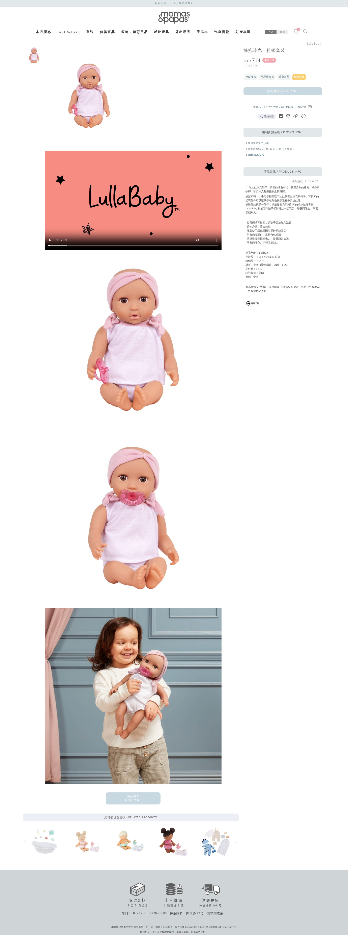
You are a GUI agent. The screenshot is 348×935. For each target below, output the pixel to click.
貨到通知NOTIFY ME (133, 798)
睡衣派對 (284, 77)
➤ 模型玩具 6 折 (254, 155)
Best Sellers (69, 32)
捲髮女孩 (250, 77)
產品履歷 (268, 116)
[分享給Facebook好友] (280, 116)
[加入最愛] (303, 116)
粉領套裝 (299, 77)
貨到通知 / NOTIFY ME (282, 91)
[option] (34, 55)
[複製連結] (295, 116)
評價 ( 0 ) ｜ (259, 106)
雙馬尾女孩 (267, 77)
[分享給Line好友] (288, 116)
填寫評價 (302, 106)
